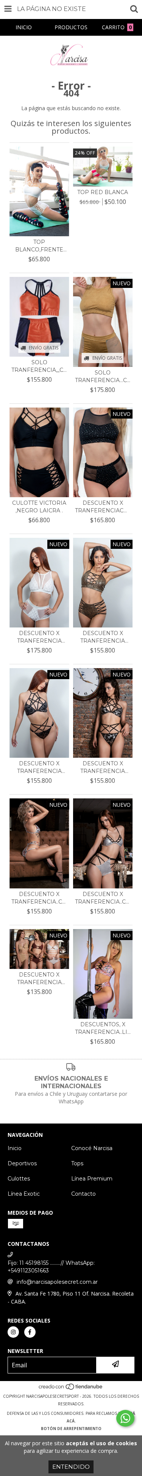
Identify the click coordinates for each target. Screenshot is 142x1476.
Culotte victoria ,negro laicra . (39, 506)
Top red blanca (102, 192)
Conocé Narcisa (91, 1148)
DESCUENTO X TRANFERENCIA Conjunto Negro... (39, 767)
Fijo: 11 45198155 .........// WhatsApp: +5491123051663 (51, 1266)
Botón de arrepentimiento (71, 1428)
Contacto (83, 1193)
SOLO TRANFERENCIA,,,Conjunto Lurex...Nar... (39, 366)
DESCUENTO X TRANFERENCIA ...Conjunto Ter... (39, 637)
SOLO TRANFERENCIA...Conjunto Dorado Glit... (103, 376)
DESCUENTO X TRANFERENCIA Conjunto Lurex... (39, 978)
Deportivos (22, 1163)
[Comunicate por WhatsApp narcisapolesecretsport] (125, 1418)
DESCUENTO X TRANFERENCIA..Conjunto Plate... (39, 898)
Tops (77, 1163)
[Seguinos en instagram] (13, 1332)
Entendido (71, 1466)
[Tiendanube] (71, 1388)
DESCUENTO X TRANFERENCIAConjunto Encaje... (103, 506)
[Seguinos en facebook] (30, 1332)
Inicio (15, 1148)
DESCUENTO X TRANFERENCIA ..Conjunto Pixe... (102, 767)
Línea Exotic (24, 1193)
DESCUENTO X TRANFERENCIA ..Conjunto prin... (103, 637)
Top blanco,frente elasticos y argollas (39, 246)
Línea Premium (91, 1178)
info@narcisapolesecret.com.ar (57, 1281)
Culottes (19, 1178)
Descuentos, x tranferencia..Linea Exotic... (103, 1028)
